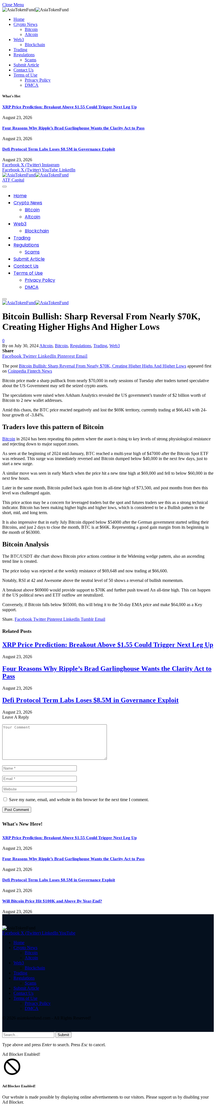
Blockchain (35, 44)
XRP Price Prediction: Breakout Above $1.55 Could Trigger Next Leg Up (69, 107)
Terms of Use (25, 75)
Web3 (19, 39)
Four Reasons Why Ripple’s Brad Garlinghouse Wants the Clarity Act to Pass (73, 128)
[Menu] (4, 186)
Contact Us (23, 70)
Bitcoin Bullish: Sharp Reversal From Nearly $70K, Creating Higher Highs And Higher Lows (102, 366)
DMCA (32, 85)
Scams (30, 59)
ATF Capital (13, 180)
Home (19, 19)
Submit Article (26, 64)
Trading (20, 49)
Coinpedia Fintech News (30, 371)
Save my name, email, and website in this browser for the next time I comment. (79, 799)
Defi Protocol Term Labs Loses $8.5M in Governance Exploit (58, 149)
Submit (63, 1035)
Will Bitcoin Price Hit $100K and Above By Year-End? (52, 901)
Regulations (24, 54)
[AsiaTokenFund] (35, 174)
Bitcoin (31, 29)
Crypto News (25, 24)
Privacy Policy (38, 80)
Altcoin (31, 34)
